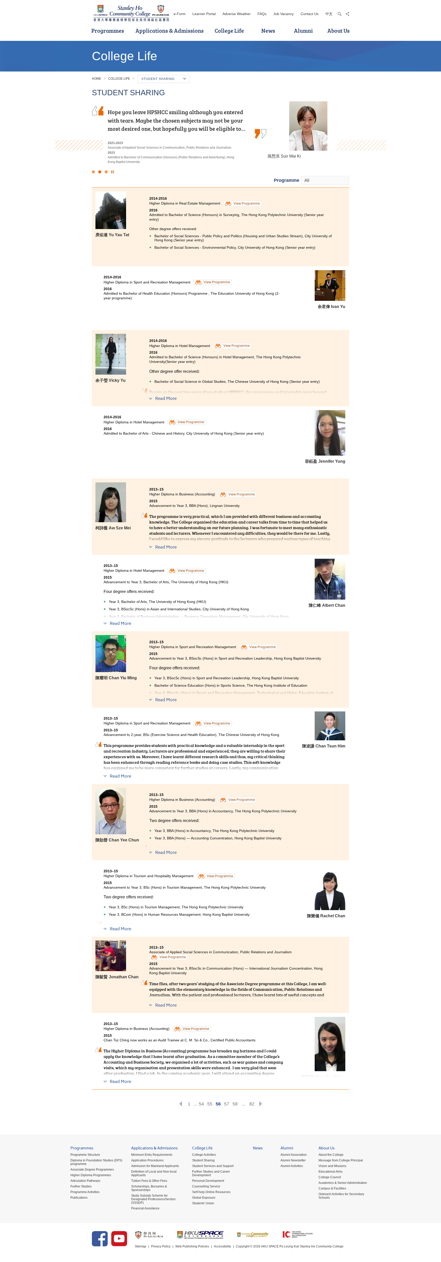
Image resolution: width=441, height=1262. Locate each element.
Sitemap (140, 1246)
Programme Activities (85, 1192)
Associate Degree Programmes (92, 1169)
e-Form (180, 14)
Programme (286, 180)
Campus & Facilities (332, 1188)
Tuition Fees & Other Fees (149, 1181)
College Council (329, 1177)
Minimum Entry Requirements (151, 1155)
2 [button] (99, 171)
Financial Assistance (145, 1208)
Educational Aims (330, 1171)
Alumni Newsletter (293, 1160)
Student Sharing (203, 1160)
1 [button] (93, 171)
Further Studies (81, 1186)
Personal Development (208, 1181)
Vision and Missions (332, 1166)
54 (201, 1103)
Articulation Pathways (85, 1181)
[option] (220, 132)
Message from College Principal (340, 1160)
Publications (79, 1197)
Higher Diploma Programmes (90, 1175)
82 (251, 1103)
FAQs (262, 14)
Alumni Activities (291, 1166)
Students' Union (203, 1203)
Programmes (107, 30)
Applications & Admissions (170, 30)
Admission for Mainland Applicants (155, 1166)
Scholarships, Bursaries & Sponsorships (149, 1188)
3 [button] (106, 171)
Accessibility (222, 1246)
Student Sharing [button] (158, 79)
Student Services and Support (213, 1166)
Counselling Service (206, 1186)
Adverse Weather (237, 14)
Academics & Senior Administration (342, 1183)
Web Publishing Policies (192, 1246)
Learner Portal (204, 14)
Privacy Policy (160, 1246)
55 (209, 1103)
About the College (331, 1155)
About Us (338, 30)
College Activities (204, 1155)
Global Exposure (203, 1197)
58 (235, 1103)
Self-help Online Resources (211, 1192)
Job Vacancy (283, 14)
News (268, 30)
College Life (229, 30)
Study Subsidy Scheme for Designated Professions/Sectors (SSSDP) (153, 1199)
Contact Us (309, 14)
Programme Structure (85, 1155)
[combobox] (325, 180)
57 (226, 1103)
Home (96, 78)
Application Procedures (147, 1160)
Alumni (303, 30)
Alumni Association (293, 1155)
